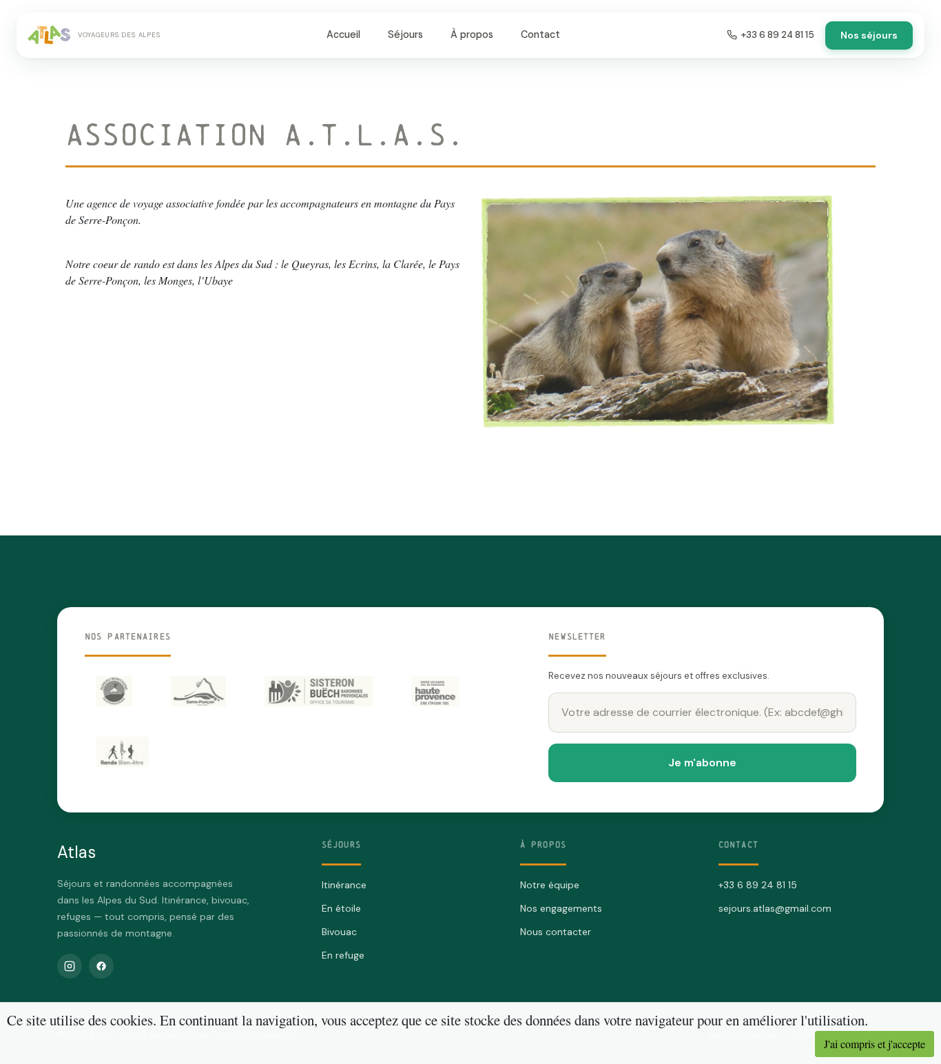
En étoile (341, 908)
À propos (472, 34)
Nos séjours (869, 35)
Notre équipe (549, 885)
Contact (540, 34)
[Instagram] (69, 966)
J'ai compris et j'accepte (874, 1043)
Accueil (343, 34)
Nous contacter (555, 931)
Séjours (405, 34)
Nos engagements (561, 908)
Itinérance (344, 885)
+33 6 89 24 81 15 (777, 35)
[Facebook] (101, 966)
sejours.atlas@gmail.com (774, 908)
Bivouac (339, 931)
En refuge (343, 955)
